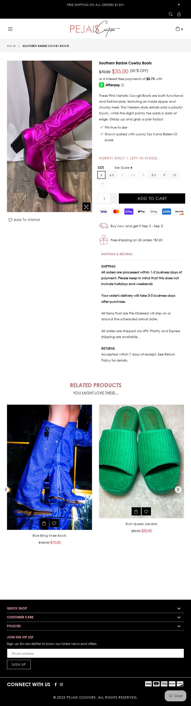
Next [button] (178, 489)
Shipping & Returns (117, 254)
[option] (46, 478)
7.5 (133, 175)
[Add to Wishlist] (54, 523)
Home (11, 46)
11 (102, 184)
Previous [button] (5, 489)
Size (114, 167)
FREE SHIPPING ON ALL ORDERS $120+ (95, 5)
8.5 (154, 175)
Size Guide (122, 168)
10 (174, 175)
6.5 (112, 175)
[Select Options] (44, 523)
